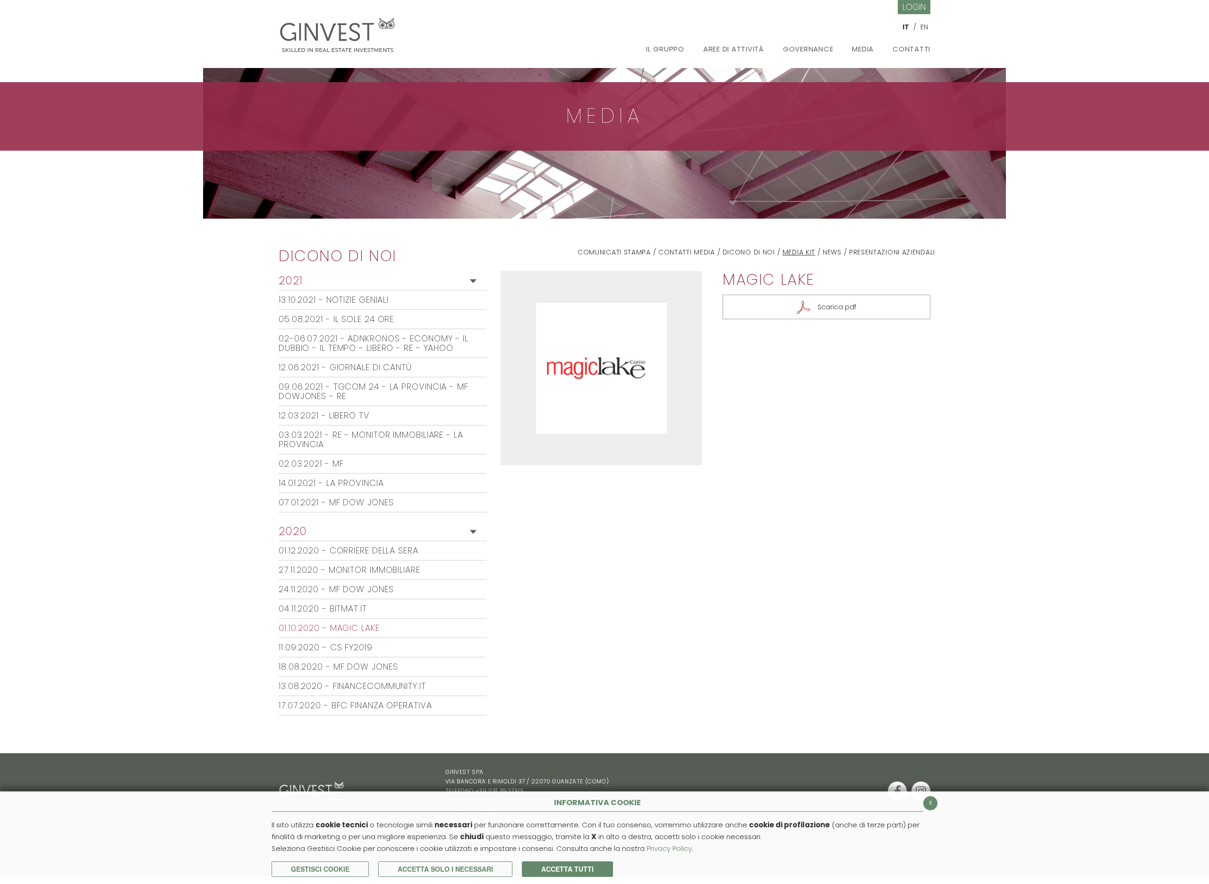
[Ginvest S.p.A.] (340, 31)
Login (914, 7)
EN (924, 27)
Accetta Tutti (567, 869)
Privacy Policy (669, 848)
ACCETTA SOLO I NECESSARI (445, 869)
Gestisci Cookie (320, 869)
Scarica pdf (836, 307)
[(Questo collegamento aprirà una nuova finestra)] (897, 791)
